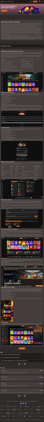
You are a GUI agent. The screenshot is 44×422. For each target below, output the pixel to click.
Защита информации (21, 401)
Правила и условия (8, 401)
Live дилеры (9, 1)
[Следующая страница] (25, 364)
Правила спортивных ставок (34, 401)
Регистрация (22, 348)
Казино (12, 1)
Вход (30, 1)
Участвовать (4, 12)
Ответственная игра (14, 401)
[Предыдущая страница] (19, 364)
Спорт (6, 1)
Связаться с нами (27, 401)
